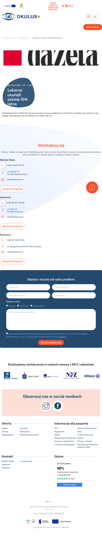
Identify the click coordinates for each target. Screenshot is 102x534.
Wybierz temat (13, 301)
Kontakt (7, 456)
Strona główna (8, 38)
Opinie (58, 456)
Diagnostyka (38, 306)
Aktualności (23, 38)
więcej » (62, 336)
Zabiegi (11, 306)
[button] (95, 16)
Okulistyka (24, 306)
